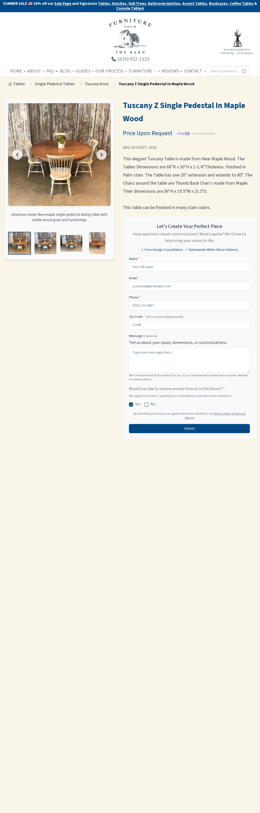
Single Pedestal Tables (55, 84)
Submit (189, 428)
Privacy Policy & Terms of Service (215, 416)
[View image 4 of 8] (97, 243)
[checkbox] (131, 404)
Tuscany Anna (96, 84)
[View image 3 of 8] (71, 243)
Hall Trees (137, 4)
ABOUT (34, 71)
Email (134, 278)
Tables (104, 3)
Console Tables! (130, 8)
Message (143, 336)
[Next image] (101, 155)
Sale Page (62, 3)
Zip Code (156, 316)
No (153, 404)
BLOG (65, 71)
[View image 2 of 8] (45, 243)
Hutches (119, 4)
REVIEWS (170, 71)
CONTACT (193, 71)
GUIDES (83, 71)
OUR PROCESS (109, 71)
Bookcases (218, 4)
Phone (135, 297)
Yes (137, 404)
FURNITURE (140, 71)
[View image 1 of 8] (19, 243)
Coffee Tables (242, 4)
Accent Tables (194, 4)
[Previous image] (17, 155)
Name (134, 258)
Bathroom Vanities (164, 4)
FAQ (50, 71)
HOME (16, 71)
